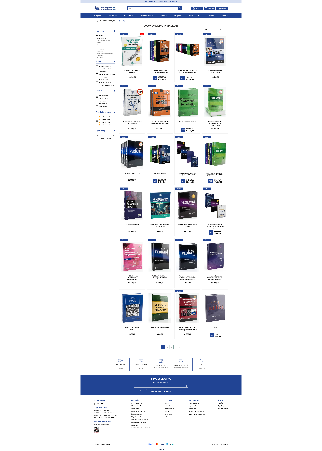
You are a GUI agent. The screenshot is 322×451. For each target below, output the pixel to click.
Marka (98, 61)
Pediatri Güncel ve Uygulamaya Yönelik (187, 225)
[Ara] (180, 8)
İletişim (167, 403)
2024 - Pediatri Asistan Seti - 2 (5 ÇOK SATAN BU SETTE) (215, 174)
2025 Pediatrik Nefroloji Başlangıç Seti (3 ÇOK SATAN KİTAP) (215, 226)
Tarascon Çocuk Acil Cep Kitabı (132, 328)
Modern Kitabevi (103, 77)
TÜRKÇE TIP (99, 36)
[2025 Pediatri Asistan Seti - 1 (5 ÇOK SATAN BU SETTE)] (160, 51)
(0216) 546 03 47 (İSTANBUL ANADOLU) (105, 417)
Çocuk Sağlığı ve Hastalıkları (104, 40)
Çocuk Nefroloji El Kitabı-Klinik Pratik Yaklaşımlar (132, 122)
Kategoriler (100, 31)
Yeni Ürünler (102, 101)
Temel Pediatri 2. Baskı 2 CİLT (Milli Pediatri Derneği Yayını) (160, 122)
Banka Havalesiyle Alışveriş (139, 422)
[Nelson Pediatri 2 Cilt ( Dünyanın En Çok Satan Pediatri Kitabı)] (215, 102)
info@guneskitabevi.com (101, 424)
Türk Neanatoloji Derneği (106, 85)
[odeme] (161, 444)
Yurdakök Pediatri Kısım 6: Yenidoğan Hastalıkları (160, 277)
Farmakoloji (100, 55)
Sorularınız (134, 425)
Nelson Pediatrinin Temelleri (187, 122)
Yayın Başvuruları (170, 408)
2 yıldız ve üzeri (105, 122)
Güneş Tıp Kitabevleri (105, 66)
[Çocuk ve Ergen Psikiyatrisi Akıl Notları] (132, 51)
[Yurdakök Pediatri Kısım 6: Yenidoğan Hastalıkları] (160, 256)
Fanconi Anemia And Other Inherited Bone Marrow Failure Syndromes (187, 329)
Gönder (185, 386)
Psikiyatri (99, 42)
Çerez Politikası (136, 408)
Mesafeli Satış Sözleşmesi (196, 411)
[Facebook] (95, 404)
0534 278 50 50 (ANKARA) (102, 411)
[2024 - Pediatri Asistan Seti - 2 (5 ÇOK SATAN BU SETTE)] (215, 154)
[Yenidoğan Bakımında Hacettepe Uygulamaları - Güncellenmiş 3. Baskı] (215, 256)
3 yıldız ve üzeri (105, 119)
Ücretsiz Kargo (103, 103)
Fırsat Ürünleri (103, 106)
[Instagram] (99, 404)
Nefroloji (99, 47)
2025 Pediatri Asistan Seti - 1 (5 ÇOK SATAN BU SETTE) (160, 71)
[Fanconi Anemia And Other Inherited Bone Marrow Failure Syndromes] (187, 308)
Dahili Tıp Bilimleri (101, 38)
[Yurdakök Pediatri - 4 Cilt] (132, 154)
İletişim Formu (169, 406)
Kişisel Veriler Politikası (138, 411)
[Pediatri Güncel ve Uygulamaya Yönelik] (187, 205)
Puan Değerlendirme (103, 112)
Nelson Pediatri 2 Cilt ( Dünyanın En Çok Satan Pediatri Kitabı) (215, 123)
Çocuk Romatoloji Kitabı (132, 224)
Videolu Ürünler (103, 98)
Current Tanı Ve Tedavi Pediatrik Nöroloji (215, 71)
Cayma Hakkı (192, 406)
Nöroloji (99, 44)
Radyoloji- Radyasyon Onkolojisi (105, 53)
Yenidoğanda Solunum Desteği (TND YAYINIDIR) (159, 225)
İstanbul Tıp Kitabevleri (105, 69)
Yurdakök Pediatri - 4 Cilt (132, 173)
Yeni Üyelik (221, 403)
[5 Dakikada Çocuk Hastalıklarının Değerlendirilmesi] (132, 256)
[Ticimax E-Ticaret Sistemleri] (161, 450)
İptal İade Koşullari (136, 406)
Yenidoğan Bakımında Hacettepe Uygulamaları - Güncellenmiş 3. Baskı (215, 277)
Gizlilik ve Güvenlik (136, 403)
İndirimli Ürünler (103, 95)
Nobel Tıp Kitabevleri (105, 82)
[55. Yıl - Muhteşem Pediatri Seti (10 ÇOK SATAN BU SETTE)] (187, 51)
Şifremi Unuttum (223, 408)
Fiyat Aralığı (100, 131)
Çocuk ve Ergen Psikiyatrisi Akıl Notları (132, 71)
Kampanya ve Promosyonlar (139, 419)
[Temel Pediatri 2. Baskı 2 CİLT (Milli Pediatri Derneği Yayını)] (160, 102)
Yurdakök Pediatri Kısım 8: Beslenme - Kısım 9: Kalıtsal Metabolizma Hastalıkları (187, 277)
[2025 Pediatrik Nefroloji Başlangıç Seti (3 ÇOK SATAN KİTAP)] (215, 205)
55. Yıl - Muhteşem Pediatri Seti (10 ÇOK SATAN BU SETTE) (187, 71)
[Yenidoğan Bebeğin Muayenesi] (160, 308)
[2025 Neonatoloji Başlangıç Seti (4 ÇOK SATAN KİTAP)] (187, 154)
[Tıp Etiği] (215, 308)
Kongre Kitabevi (103, 71)
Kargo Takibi (168, 414)
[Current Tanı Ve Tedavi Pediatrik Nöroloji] (215, 51)
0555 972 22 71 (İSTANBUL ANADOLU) (105, 415)
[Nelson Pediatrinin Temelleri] (187, 102)
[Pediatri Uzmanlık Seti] (160, 154)
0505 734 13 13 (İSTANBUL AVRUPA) (105, 413)
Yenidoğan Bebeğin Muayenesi (159, 327)
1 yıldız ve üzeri (105, 125)
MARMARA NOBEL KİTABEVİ (107, 74)
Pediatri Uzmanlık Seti (159, 173)
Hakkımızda (168, 417)
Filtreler (99, 91)
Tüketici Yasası (193, 408)
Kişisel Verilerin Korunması (197, 414)
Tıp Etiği (215, 327)
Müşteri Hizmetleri (136, 417)
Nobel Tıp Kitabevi (104, 80)
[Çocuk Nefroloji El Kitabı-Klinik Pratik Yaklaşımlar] (132, 102)
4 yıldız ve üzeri (105, 117)
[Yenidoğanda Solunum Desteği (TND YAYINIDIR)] (160, 205)
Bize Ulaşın (168, 411)
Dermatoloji (100, 51)
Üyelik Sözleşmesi (136, 414)
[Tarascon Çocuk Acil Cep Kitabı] (132, 308)
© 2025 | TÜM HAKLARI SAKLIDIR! (141, 428)
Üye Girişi (221, 406)
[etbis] (96, 430)
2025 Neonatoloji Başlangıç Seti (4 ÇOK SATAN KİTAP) (187, 174)
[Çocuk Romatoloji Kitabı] (132, 205)
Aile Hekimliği (100, 49)
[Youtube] (103, 404)
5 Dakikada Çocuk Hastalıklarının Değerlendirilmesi (132, 277)
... (175, 347)
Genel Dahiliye (100, 57)
